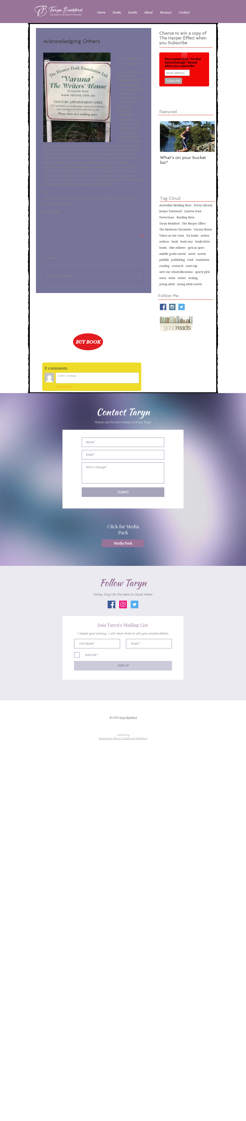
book (122, 198)
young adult (167, 284)
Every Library (203, 205)
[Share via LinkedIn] (64, 224)
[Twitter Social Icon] (181, 307)
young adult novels (189, 284)
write (47, 204)
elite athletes (177, 247)
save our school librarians (176, 272)
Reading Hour (186, 217)
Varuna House (63, 204)
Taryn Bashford (169, 223)
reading (164, 266)
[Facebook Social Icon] (163, 307)
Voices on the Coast (171, 235)
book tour (186, 241)
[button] (117, 12)
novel (132, 198)
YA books (192, 235)
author (59, 198)
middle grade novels (172, 254)
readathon (202, 260)
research (177, 266)
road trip (191, 266)
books (82, 198)
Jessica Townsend (170, 211)
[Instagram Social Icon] (172, 307)
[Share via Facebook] (45, 224)
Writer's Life (51, 211)
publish (94, 198)
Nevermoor (166, 217)
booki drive (202, 241)
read (190, 260)
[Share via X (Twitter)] (54, 224)
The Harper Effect (194, 223)
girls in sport (196, 247)
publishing (109, 198)
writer (47, 198)
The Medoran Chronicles (175, 229)
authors (164, 241)
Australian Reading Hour (175, 205)
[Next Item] (208, 137)
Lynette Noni (192, 211)
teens (162, 278)
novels (202, 254)
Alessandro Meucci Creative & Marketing (123, 738)
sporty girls (202, 272)
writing (71, 198)
